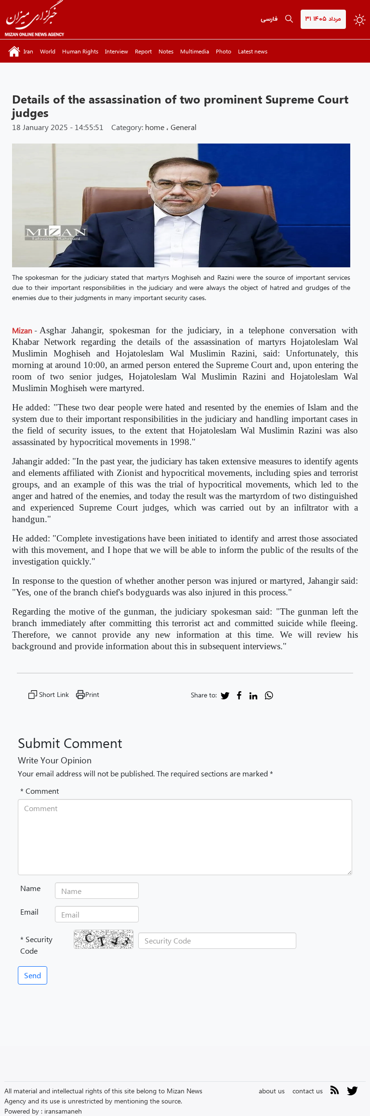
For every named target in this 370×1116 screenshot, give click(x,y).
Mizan (22, 330)
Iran (28, 51)
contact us (307, 1090)
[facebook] (239, 695)
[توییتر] (352, 1094)
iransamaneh (63, 1111)
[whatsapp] (269, 695)
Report (143, 51)
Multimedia (194, 51)
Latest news (252, 51)
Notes (166, 51)
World (47, 51)
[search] (289, 19)
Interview (116, 51)
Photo (223, 51)
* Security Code (36, 945)
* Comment (39, 791)
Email (29, 911)
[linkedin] (253, 695)
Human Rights (80, 51)
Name (30, 888)
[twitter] (225, 695)
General (184, 127)
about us (272, 1090)
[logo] (34, 19)
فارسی (269, 19)
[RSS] (334, 1091)
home (154, 127)
